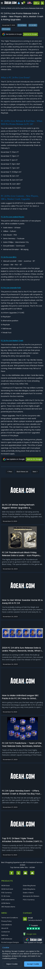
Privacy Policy (6, 921)
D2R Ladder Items (7, 900)
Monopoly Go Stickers (31, 896)
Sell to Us (4, 935)
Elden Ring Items (29, 889)
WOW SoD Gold (7, 889)
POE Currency (6, 893)
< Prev (9, 471)
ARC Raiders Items (8, 907)
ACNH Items (5, 903)
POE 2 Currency (28, 900)
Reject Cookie (12, 964)
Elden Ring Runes (29, 885)
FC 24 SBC (32, 25)
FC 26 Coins (5, 896)
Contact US (5, 932)
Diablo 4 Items (28, 893)
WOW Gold (5, 885)
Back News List (22, 471)
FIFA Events (6, 29)
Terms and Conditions (9, 918)
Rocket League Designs (10, 942)
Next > (35, 471)
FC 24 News (22, 25)
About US (4, 928)
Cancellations (6, 925)
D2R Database (6, 939)
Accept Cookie (33, 964)
